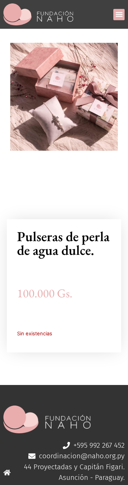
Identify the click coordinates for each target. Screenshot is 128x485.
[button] (119, 14)
